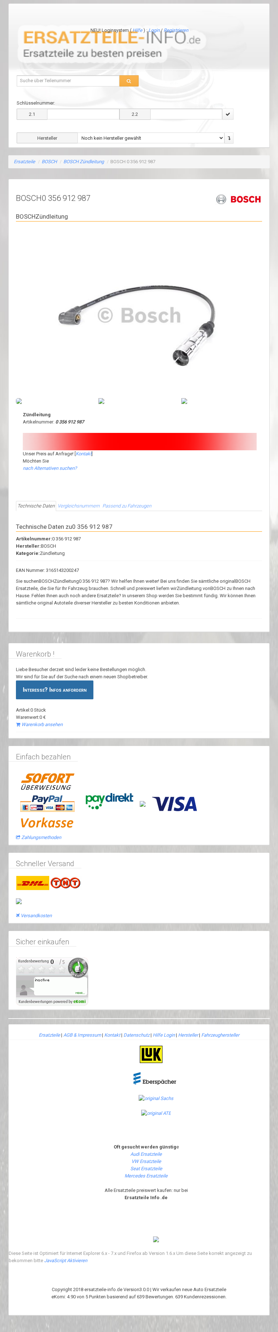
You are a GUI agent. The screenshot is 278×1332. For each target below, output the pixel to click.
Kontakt (84, 448)
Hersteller (188, 1029)
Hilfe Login (164, 1029)
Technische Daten (36, 500)
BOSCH (49, 161)
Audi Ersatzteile (146, 1148)
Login (154, 30)
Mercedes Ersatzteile (146, 1170)
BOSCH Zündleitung (83, 161)
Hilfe (137, 30)
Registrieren (176, 30)
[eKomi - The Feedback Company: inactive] (52, 975)
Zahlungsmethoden (41, 831)
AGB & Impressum (82, 1029)
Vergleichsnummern (79, 500)
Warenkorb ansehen (42, 718)
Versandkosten (36, 909)
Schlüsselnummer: (36, 103)
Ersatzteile (24, 161)
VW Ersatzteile (146, 1155)
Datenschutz (136, 1029)
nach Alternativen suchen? (50, 462)
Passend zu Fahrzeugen (126, 500)
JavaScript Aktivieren (65, 1254)
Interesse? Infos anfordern (55, 683)
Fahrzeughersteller (220, 1029)
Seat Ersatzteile (146, 1163)
